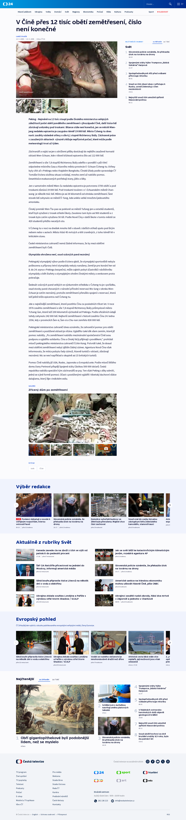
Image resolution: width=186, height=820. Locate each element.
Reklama (56, 776)
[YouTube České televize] (158, 762)
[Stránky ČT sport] (123, 772)
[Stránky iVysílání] (150, 772)
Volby (48, 11)
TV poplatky (21, 780)
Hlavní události (24, 11)
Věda (108, 11)
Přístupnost (62, 814)
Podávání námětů (60, 796)
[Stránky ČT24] (99, 772)
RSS (168, 814)
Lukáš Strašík (21, 36)
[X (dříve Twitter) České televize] (163, 762)
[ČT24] (8, 4)
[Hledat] (170, 4)
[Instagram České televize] (148, 762)
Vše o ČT (19, 804)
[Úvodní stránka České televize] (30, 762)
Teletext (20, 784)
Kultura (117, 11)
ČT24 (41, 468)
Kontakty (57, 804)
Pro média (57, 772)
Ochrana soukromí (48, 814)
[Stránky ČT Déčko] (98, 780)
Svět (67, 11)
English (35, 814)
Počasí (100, 11)
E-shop (19, 796)
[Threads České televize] (168, 762)
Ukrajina (38, 11)
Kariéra (56, 792)
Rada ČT (56, 788)
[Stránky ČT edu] (147, 780)
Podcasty (129, 11)
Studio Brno (58, 780)
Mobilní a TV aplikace (25, 800)
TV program (21, 772)
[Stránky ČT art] (121, 780)
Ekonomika (88, 11)
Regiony (76, 11)
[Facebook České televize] (153, 762)
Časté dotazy (58, 800)
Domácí (57, 11)
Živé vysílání (21, 776)
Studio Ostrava (59, 784)
